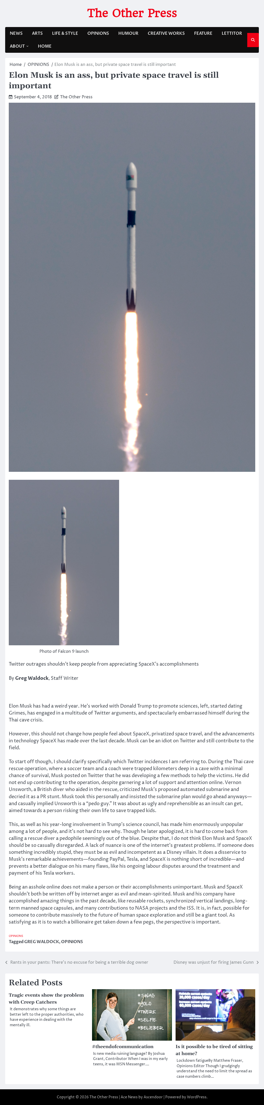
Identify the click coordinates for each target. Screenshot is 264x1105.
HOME (45, 46)
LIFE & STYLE (65, 33)
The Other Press (132, 13)
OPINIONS (98, 33)
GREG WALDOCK (41, 942)
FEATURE (203, 33)
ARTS (37, 33)
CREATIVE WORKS (166, 33)
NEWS (16, 33)
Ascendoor (153, 1097)
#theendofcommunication (122, 1047)
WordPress (197, 1097)
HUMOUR (128, 33)
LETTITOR (232, 33)
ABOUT (17, 46)
